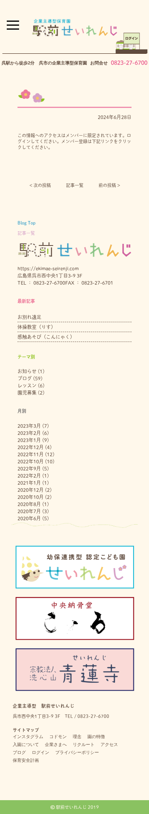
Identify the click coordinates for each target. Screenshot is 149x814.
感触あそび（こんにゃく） (46, 336)
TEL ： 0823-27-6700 (41, 282)
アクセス (109, 744)
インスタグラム (28, 736)
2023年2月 (29, 433)
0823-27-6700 (129, 63)
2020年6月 (29, 518)
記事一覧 (74, 185)
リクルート (84, 744)
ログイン (40, 752)
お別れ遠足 (29, 317)
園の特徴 (96, 736)
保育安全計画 (26, 760)
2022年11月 (30, 454)
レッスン (27, 385)
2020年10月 (30, 497)
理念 (77, 736)
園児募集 (27, 392)
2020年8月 (29, 504)
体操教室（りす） (36, 327)
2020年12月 (30, 489)
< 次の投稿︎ (40, 185)
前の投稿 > (109, 185)
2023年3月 (29, 425)
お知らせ (27, 371)
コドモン (58, 736)
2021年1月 (29, 482)
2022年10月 (30, 461)
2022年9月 (29, 468)
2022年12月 (30, 447)
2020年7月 (29, 511)
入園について (26, 744)
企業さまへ (56, 744)
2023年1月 (29, 440)
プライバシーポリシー (77, 752)
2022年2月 (29, 475)
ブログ (24, 378)
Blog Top (26, 223)
